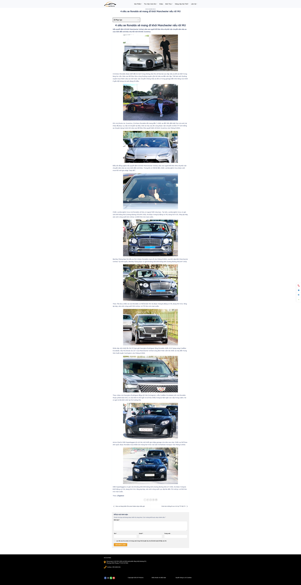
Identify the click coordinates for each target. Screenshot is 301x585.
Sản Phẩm (137, 4)
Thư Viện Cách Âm (150, 4)
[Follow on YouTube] (113, 578)
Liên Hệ (193, 4)
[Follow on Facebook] (105, 578)
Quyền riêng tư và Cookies (183, 577)
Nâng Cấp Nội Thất (181, 4)
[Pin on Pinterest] (153, 499)
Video (161, 4)
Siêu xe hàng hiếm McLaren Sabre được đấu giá (130, 506)
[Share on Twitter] (147, 499)
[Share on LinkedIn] (156, 499)
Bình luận (117, 520)
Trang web (167, 533)
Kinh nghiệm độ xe (150, 9)
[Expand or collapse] (138, 20)
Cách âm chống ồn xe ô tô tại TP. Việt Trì (173, 506)
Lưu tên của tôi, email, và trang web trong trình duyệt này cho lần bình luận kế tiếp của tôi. (141, 541)
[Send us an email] (108, 578)
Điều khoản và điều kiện (159, 577)
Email (141, 533)
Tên (115, 533)
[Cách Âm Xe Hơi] (112, 4)
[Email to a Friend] (150, 499)
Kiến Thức (168, 4)
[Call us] (111, 578)
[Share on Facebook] (145, 499)
